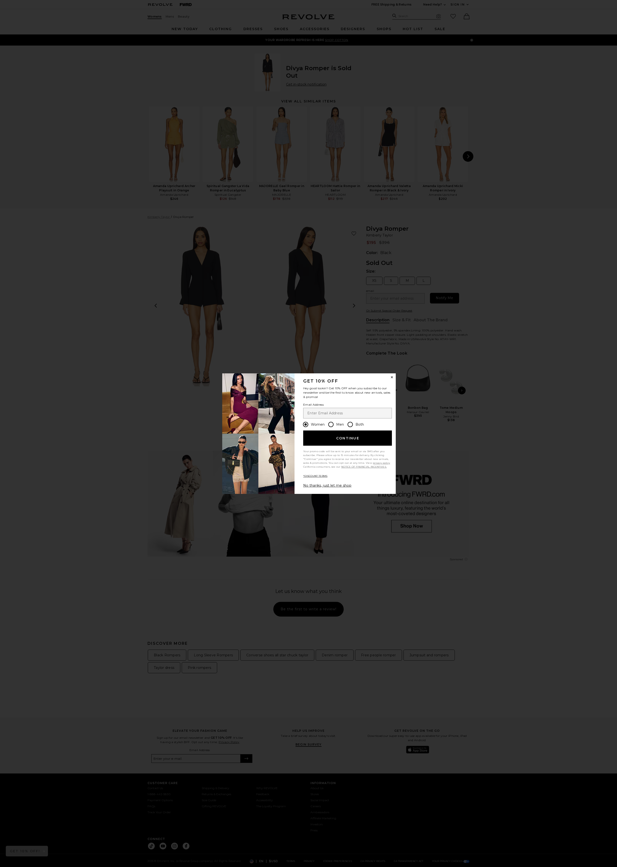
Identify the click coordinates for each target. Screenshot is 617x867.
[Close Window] (392, 377)
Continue (347, 438)
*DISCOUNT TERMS (315, 475)
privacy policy (381, 462)
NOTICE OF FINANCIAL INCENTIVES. (364, 466)
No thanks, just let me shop (327, 485)
